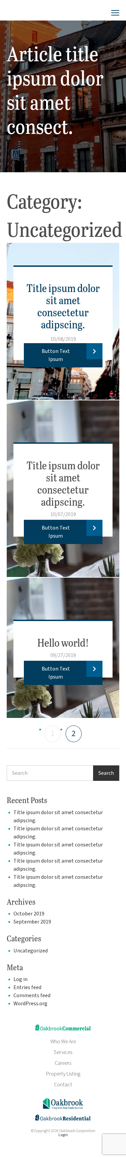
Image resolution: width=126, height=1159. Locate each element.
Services (63, 1052)
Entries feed (27, 987)
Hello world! (63, 642)
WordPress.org (30, 1003)
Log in (20, 979)
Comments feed (31, 995)
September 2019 (32, 922)
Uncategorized (30, 950)
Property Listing (63, 1074)
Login (63, 1135)
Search (106, 773)
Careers (63, 1063)
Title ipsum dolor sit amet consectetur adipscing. (63, 306)
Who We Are (63, 1041)
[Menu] (115, 13)
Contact (63, 1084)
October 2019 (28, 913)
